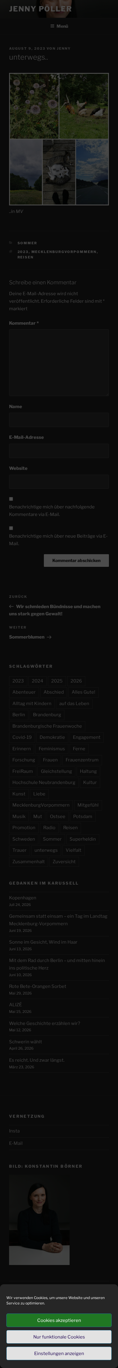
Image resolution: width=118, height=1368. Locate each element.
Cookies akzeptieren (59, 1320)
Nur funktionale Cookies (59, 1337)
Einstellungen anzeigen (59, 1353)
